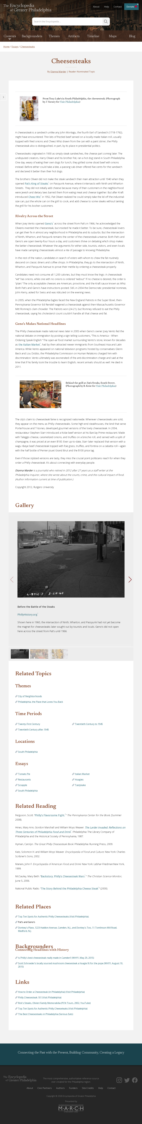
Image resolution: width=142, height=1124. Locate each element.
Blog (132, 36)
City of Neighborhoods (30, 696)
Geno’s (49, 223)
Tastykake (80, 785)
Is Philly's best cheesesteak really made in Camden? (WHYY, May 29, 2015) (56, 957)
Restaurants (24, 779)
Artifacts (73, 36)
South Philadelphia (28, 751)
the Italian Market (29, 344)
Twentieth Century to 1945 (89, 724)
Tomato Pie (24, 773)
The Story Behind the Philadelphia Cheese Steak (69, 888)
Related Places (33, 907)
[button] (130, 580)
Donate (130, 6)
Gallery (24, 506)
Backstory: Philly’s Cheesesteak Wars (63, 876)
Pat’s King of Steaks (36, 183)
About (96, 6)
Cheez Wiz (34, 196)
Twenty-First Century (29, 724)
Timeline (93, 36)
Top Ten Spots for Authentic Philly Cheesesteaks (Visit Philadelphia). (53, 916)
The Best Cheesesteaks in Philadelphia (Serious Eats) (45, 1014)
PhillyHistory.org (27, 614)
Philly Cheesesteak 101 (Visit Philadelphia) (39, 997)
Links (22, 982)
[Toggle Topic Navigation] (3, 97)
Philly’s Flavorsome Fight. (50, 815)
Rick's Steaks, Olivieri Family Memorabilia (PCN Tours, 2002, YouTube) (54, 1002)
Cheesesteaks (71, 61)
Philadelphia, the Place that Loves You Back (40, 701)
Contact (118, 6)
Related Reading (35, 806)
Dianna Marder (58, 71)
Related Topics (33, 674)
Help (106, 6)
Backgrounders (32, 36)
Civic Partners (44, 1088)
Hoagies (79, 779)
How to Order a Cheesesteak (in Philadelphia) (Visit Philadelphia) (51, 991)
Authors (60, 1088)
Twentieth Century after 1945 (33, 729)
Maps (112, 36)
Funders (73, 1088)
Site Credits (88, 1088)
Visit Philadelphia (69, 102)
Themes (54, 36)
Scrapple (22, 785)
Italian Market (82, 773)
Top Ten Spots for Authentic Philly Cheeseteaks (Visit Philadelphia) (53, 1008)
